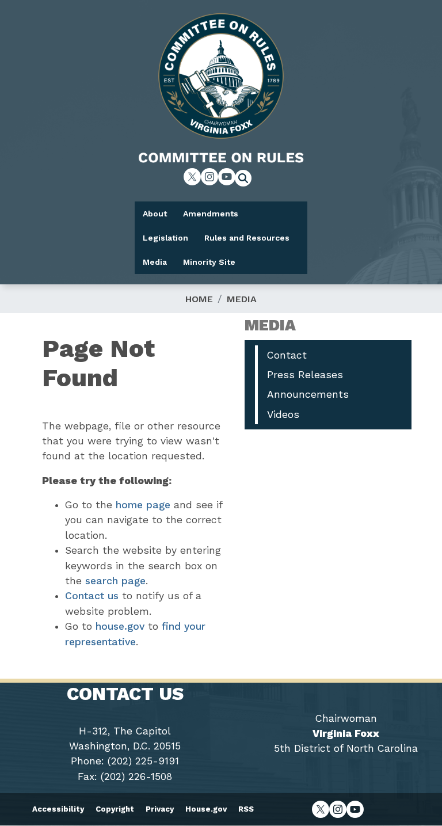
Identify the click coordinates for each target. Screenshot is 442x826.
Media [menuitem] (155, 262)
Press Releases (305, 374)
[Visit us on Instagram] (209, 176)
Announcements (308, 394)
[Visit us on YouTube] (226, 176)
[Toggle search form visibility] (246, 179)
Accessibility (58, 809)
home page (143, 505)
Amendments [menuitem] (210, 213)
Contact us (92, 596)
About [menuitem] (155, 213)
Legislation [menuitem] (165, 237)
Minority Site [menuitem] (209, 262)
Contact (287, 355)
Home (199, 299)
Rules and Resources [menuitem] (246, 237)
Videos (283, 414)
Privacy (160, 809)
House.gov (206, 809)
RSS (246, 809)
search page (115, 581)
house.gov (120, 626)
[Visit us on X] (192, 176)
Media (242, 299)
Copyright (115, 809)
